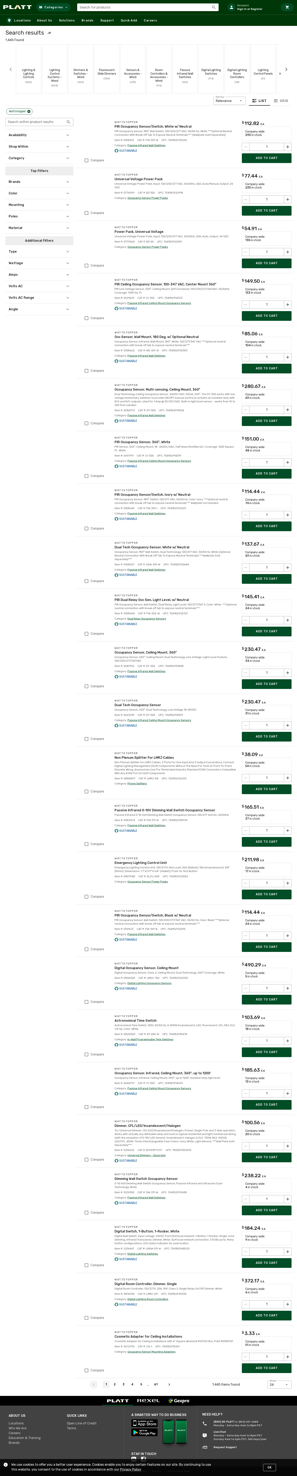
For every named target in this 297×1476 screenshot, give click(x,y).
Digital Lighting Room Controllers (147, 1299)
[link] (34, 1423)
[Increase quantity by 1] (287, 147)
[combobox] (148, 7)
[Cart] (287, 7)
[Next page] (169, 1385)
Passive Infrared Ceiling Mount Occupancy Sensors (159, 303)
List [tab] (263, 101)
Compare (97, 160)
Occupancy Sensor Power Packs (147, 197)
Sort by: (220, 96)
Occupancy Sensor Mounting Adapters (151, 1351)
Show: (273, 1380)
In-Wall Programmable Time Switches (150, 1039)
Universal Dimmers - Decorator (146, 1155)
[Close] (29, 111)
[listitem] (251, 7)
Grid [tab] (284, 101)
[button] (53, 7)
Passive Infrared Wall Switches (146, 145)
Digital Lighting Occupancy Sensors (149, 983)
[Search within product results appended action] (68, 122)
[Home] (18, 7)
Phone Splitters (137, 783)
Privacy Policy (130, 1469)
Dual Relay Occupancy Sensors (146, 618)
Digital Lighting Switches (142, 1253)
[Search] (213, 7)
